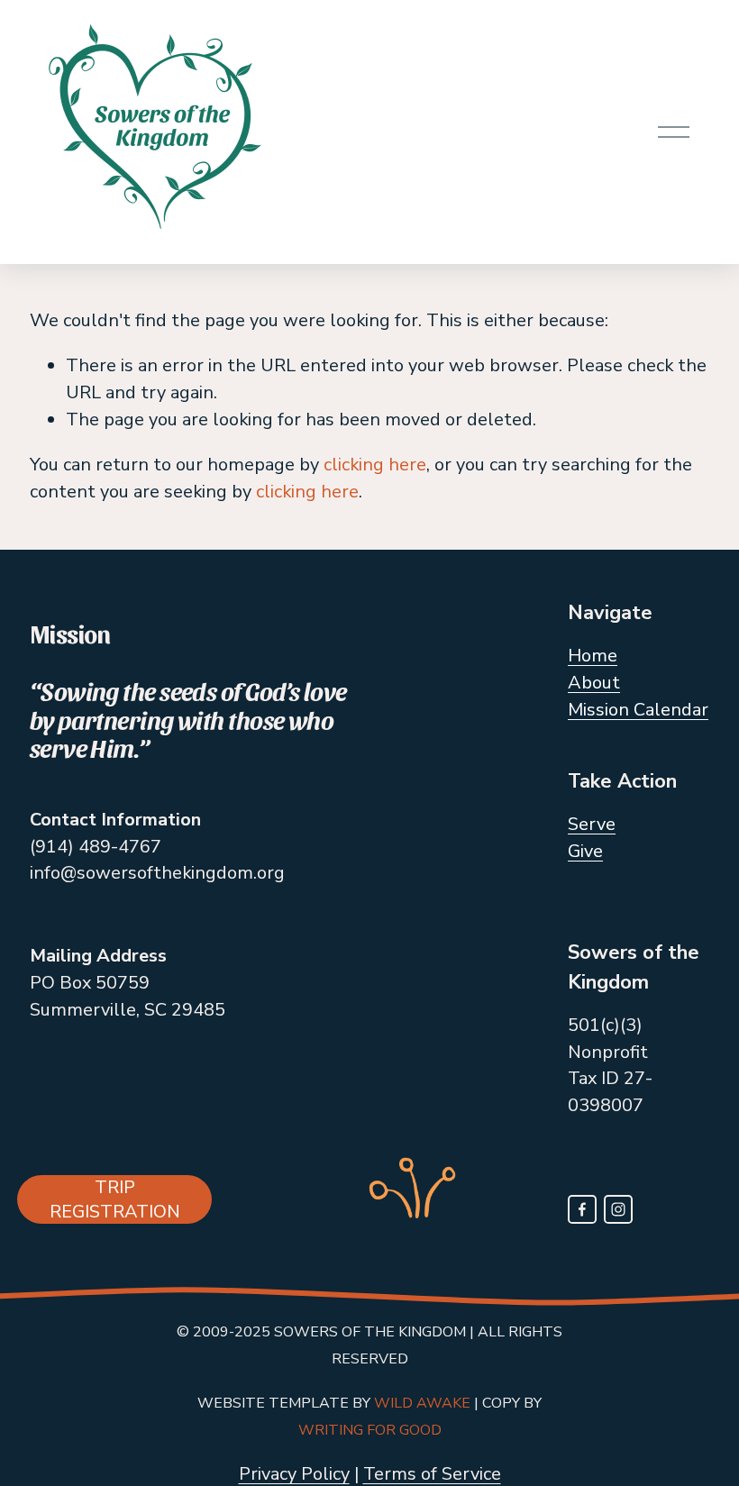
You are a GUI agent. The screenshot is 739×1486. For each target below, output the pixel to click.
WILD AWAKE (422, 1403)
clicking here (375, 464)
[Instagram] (618, 1209)
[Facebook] (582, 1209)
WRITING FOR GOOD (370, 1430)
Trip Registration (115, 1199)
